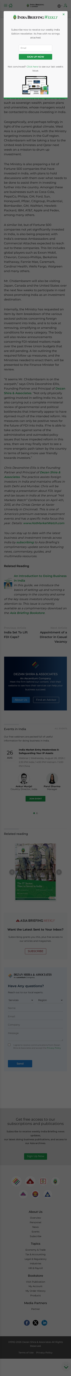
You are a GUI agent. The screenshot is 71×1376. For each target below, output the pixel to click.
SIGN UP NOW (35, 56)
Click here (32, 66)
